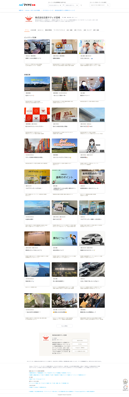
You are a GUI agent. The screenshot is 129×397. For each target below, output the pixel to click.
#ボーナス (61, 257)
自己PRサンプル (51, 372)
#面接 (65, 194)
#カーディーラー (95, 163)
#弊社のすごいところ (29, 133)
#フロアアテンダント (68, 132)
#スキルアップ (83, 164)
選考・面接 (96, 30)
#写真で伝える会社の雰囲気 (36, 64)
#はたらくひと (56, 226)
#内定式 (97, 101)
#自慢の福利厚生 (61, 287)
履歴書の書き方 (33, 372)
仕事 (52, 375)
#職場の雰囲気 (67, 101)
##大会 (101, 133)
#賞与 (57, 257)
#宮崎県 (66, 65)
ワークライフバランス (59, 30)
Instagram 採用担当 (79, 347)
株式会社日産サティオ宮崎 (59, 335)
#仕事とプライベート (40, 226)
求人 (34, 379)
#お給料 (54, 257)
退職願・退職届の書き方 (35, 375)
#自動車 (72, 65)
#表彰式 (93, 101)
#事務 (54, 288)
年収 (42, 375)
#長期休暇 (38, 225)
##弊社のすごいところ (84, 133)
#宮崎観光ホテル (28, 257)
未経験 (31, 387)
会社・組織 (69, 30)
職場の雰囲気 (48, 30)
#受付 (57, 133)
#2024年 (58, 102)
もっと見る (64, 326)
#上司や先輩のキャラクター (31, 65)
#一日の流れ (99, 225)
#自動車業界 (86, 65)
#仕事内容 (41, 194)
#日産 (90, 65)
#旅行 (26, 226)
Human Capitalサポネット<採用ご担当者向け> (85, 391)
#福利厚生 (45, 163)
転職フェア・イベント (72, 375)
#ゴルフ (69, 163)
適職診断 (47, 375)
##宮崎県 (93, 132)
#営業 (69, 65)
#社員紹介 (39, 65)
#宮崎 (26, 225)
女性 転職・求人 (57, 383)
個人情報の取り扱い (39, 391)
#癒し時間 (42, 318)
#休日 (72, 101)
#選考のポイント (69, 194)
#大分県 (68, 288)
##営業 (91, 133)
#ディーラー (62, 102)
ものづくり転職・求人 (46, 383)
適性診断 (64, 372)
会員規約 (31, 391)
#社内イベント (40, 102)
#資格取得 (88, 164)
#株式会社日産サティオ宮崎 (58, 64)
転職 (31, 379)
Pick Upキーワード (41, 379)
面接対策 (56, 375)
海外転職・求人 (66, 383)
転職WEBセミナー (82, 375)
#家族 (45, 318)
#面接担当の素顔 (56, 194)
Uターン (69, 372)
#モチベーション (36, 257)
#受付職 (101, 319)
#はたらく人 (27, 64)
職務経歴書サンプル (42, 372)
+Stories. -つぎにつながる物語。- (33, 10)
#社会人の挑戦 (70, 226)
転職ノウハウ (63, 375)
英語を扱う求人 (43, 387)
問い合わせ (55, 391)
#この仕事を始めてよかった (31, 319)
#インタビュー (95, 65)
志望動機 (58, 372)
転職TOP (21, 10)
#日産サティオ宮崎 (93, 64)
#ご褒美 (29, 226)
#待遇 (74, 256)
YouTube (80, 344)
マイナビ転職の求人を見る (80, 351)
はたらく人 (40, 30)
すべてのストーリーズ (48, 10)
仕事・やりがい (78, 30)
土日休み (36, 387)
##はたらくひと (96, 133)
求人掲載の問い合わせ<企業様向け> (66, 391)
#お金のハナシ (66, 257)
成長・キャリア (88, 30)
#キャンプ (34, 226)
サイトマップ (48, 391)
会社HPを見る (80, 340)
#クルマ (98, 64)
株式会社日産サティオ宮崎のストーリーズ (65, 10)
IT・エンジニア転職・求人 (35, 383)
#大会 (60, 226)
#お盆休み (43, 225)
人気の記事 (33, 30)
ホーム (27, 30)
